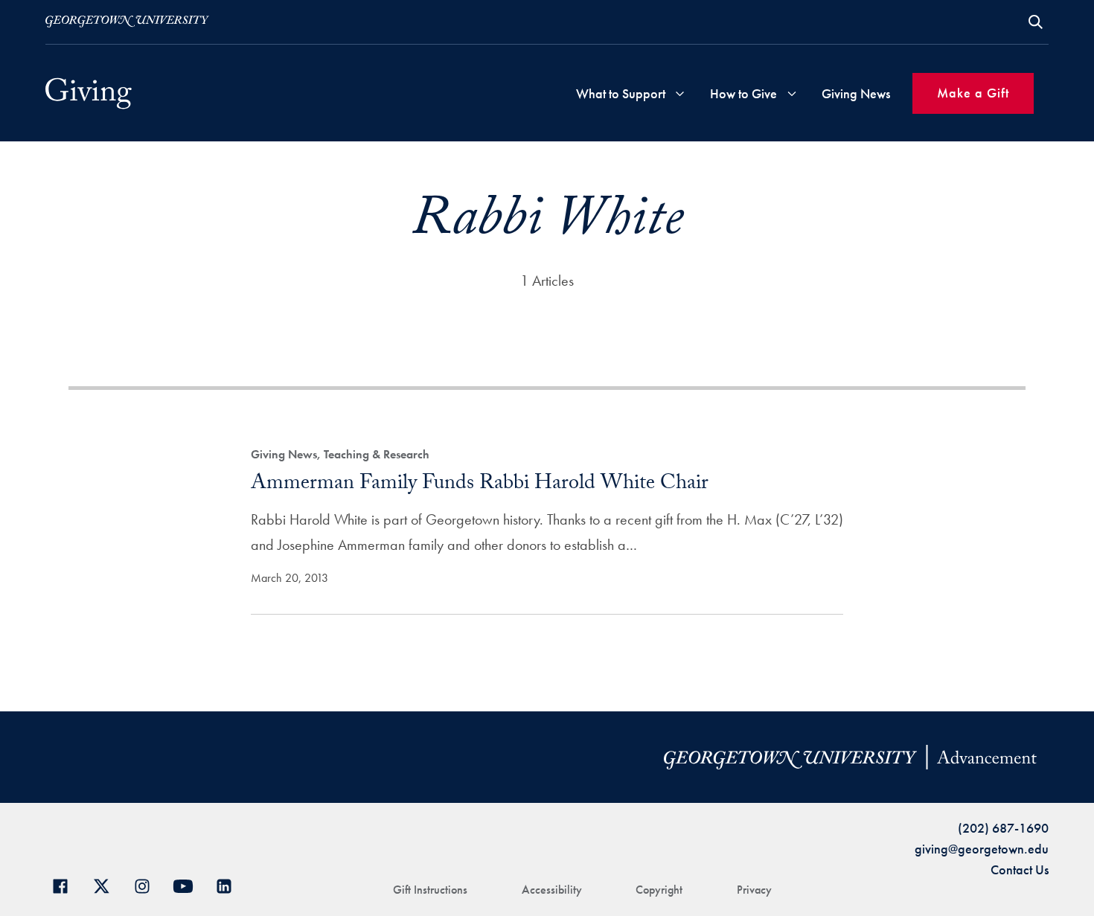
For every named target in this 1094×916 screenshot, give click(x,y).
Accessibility (552, 889)
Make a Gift (973, 92)
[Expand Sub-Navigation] (680, 93)
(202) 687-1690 (1003, 827)
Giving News (856, 93)
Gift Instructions (430, 889)
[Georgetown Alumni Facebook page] (66, 884)
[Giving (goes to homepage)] (88, 93)
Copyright (659, 889)
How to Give (743, 93)
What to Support (620, 93)
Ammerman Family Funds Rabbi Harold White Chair (479, 485)
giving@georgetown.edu (982, 848)
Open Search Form (1036, 22)
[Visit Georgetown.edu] (127, 22)
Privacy (754, 889)
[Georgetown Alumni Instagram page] (147, 884)
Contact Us (1020, 869)
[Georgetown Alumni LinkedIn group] (229, 884)
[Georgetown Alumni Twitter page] (107, 884)
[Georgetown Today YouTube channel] (188, 884)
